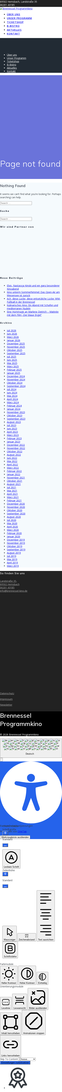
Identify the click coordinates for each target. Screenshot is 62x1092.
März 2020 (13, 530)
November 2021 (16, 477)
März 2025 (13, 366)
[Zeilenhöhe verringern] (5, 886)
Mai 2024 (12, 395)
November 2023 (16, 412)
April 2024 (12, 399)
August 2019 (14, 552)
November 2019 (16, 543)
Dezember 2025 (16, 343)
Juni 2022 (12, 458)
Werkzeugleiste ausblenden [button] (15, 837)
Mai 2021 (12, 490)
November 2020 (16, 507)
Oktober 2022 (14, 451)
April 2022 (12, 464)
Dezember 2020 (16, 503)
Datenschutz (7, 693)
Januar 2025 (13, 373)
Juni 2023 (12, 428)
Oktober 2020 (14, 510)
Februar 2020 (14, 533)
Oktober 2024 (14, 382)
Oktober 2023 (14, 415)
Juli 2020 (11, 520)
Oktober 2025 (14, 350)
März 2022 (13, 467)
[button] (1, 759)
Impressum (6, 699)
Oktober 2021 (14, 481)
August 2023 (14, 422)
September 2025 (16, 353)
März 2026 (13, 337)
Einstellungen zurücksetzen (15, 1062)
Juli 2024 (11, 389)
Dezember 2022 (16, 445)
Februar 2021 (14, 500)
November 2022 (16, 448)
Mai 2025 (12, 363)
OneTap (22, 831)
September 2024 (16, 386)
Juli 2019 (11, 556)
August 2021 (14, 484)
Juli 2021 (11, 487)
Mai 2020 (12, 523)
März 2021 (13, 497)
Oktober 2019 (14, 546)
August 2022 (14, 454)
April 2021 (12, 494)
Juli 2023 (11, 425)
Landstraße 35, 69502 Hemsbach (9, 582)
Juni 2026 (12, 333)
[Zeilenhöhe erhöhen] (5, 874)
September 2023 (16, 418)
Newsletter (6, 704)
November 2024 (16, 379)
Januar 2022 (13, 474)
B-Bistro (13, 26)
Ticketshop (15, 22)
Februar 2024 (14, 405)
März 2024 (13, 402)
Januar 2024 (13, 409)
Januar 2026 (13, 340)
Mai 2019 (12, 559)
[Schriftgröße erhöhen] (5, 833)
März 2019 (13, 566)
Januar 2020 (13, 536)
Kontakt (13, 33)
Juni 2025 (12, 360)
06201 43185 (7, 587)
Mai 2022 (12, 461)
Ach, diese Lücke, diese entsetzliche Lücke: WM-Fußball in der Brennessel (33, 300)
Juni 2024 (12, 392)
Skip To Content (9, 1059)
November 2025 (16, 346)
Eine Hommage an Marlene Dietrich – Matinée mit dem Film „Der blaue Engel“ (33, 313)
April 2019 (12, 562)
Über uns (13, 14)
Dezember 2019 (16, 539)
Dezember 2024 (16, 376)
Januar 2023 (13, 441)
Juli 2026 (11, 330)
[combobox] (31, 748)
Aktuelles (14, 29)
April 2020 (12, 526)
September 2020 (16, 513)
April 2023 (12, 431)
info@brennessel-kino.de (13, 590)
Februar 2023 (14, 438)
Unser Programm (19, 18)
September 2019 (16, 549)
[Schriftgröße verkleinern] (5, 845)
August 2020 (14, 516)
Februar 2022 (14, 471)
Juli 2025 (11, 356)
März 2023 (13, 435)
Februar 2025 (14, 369)
